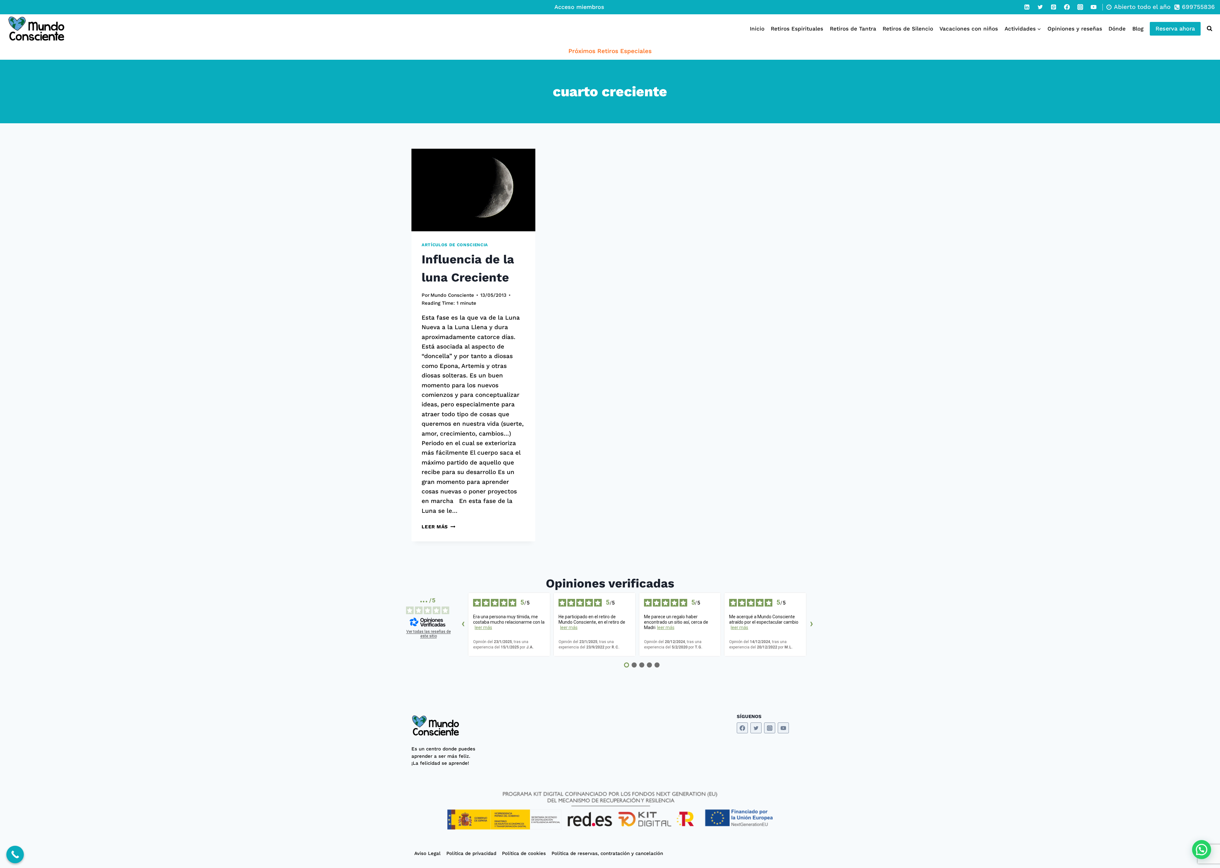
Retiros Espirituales (797, 28)
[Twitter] (1040, 7)
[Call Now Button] (15, 854)
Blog (1137, 28)
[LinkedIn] (1027, 7)
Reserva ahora (1175, 28)
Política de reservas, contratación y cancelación (607, 853)
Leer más (438, 527)
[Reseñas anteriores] (462, 624)
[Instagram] (1080, 7)
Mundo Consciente (452, 295)
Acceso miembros (579, 6)
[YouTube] (1093, 7)
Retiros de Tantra (853, 28)
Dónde (1117, 28)
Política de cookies (524, 853)
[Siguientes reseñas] (811, 624)
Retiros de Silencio (908, 28)
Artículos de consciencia (455, 244)
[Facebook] (1067, 7)
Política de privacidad (471, 853)
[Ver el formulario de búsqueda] (1208, 28)
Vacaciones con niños (968, 28)
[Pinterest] (1053, 7)
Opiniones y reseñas (1074, 28)
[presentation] (473, 190)
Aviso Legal (427, 853)
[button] (1201, 849)
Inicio (757, 28)
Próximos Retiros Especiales (610, 51)
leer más (483, 627)
